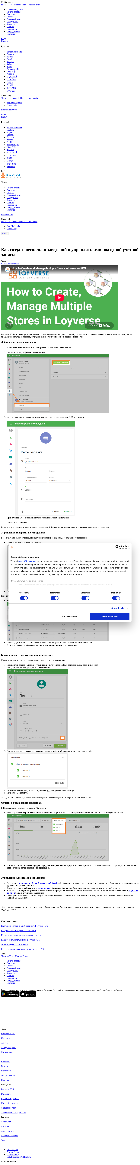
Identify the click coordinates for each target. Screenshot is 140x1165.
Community (12, 105)
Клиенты (11, 24)
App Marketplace (14, 102)
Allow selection (69, 616)
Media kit (5, 1126)
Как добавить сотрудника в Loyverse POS (20, 940)
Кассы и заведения (10, 264)
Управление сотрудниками (13, 1112)
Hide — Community (29, 98)
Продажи (11, 14)
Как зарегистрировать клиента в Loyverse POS (23, 949)
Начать (4, 41)
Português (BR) (13, 69)
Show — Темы (7, 956)
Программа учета (9, 110)
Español (10, 59)
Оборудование (13, 31)
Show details (117, 608)
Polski (9, 66)
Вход (3, 38)
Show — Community (10, 98)
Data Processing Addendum (19, 1157)
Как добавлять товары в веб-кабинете (18, 930)
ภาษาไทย (11, 79)
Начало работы (14, 12)
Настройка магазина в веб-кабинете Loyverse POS (24, 926)
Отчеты (10, 26)
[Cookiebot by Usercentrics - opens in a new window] (117, 547)
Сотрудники (12, 21)
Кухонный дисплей (10, 1098)
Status (3, 1140)
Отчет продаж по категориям (14, 944)
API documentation (9, 1135)
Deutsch (10, 54)
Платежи (11, 34)
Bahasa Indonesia (14, 52)
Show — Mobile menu (11, 5)
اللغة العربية (12, 76)
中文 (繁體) (12, 88)
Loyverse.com (7, 214)
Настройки (12, 29)
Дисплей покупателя (11, 1103)
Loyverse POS (7, 1089)
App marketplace (8, 1131)
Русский (10, 74)
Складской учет (8, 1108)
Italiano (10, 64)
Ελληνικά (11, 91)
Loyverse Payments (15, 9)
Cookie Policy (13, 1154)
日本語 (10, 85)
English (10, 57)
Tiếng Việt (11, 71)
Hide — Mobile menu (30, 5)
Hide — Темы (21, 956)
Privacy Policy (13, 1152)
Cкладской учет (14, 19)
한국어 (10, 82)
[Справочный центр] (11, 177)
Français (10, 61)
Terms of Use (12, 1149)
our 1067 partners (27, 561)
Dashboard (6, 1094)
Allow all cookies (110, 616)
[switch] (55, 598)
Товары (10, 17)
